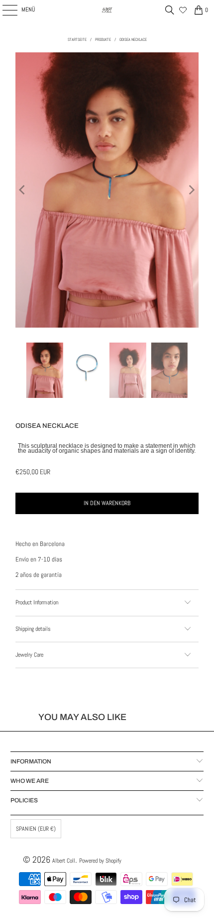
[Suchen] (169, 10)
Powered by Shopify (100, 861)
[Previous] (23, 190)
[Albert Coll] (107, 10)
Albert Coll (63, 861)
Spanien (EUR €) (36, 829)
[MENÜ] (4, 10)
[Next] (191, 190)
